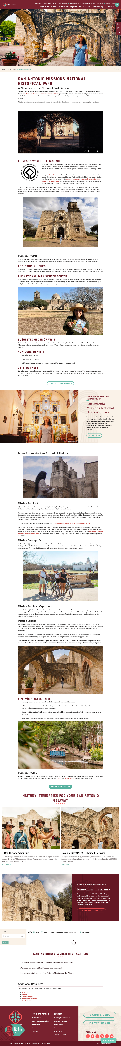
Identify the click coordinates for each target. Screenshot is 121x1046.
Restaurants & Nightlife (68, 7)
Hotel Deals (47, 3)
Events (53, 7)
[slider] (52, 151)
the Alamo (53, 175)
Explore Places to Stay (60, 787)
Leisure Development (61, 1021)
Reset (5, 942)
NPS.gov (24, 994)
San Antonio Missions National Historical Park (41, 94)
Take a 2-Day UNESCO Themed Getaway (83, 853)
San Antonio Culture (88, 3)
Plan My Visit (94, 436)
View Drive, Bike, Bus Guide (60, 383)
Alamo (58, 778)
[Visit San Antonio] (10, 5)
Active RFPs (58, 1031)
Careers (35, 1028)
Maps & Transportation (40, 1021)
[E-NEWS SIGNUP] (118, 24)
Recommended (62, 932)
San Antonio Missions (25, 69)
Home (4, 69)
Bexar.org (25, 992)
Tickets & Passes (75, 3)
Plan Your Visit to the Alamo (91, 911)
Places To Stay (84, 7)
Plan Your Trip (98, 7)
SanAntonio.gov (27, 996)
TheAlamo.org (26, 1001)
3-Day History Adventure (15, 853)
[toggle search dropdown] (117, 5)
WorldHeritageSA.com (29, 999)
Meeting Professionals (62, 1018)
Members (57, 1028)
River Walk (109, 7)
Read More (5, 865)
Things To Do (44, 7)
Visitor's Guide (63, 3)
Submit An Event (60, 1035)
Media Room (58, 1024)
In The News (36, 1018)
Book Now (38, 3)
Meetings (100, 3)
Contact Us (36, 1024)
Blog (54, 3)
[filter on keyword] (22, 936)
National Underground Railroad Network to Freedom (72, 523)
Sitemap (35, 1031)
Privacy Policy (45, 1043)
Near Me (72, 932)
